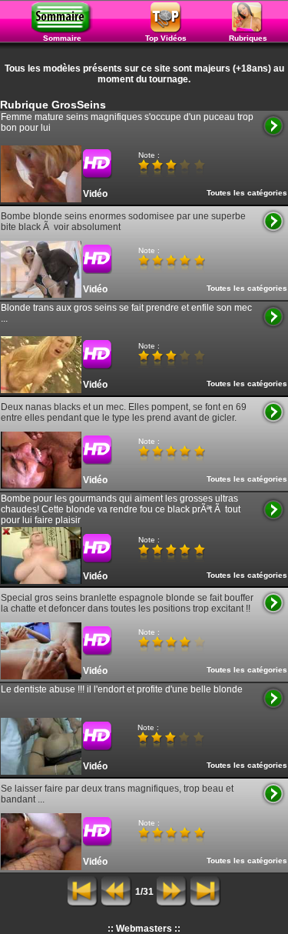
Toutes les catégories (247, 192)
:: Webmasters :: (144, 928)
